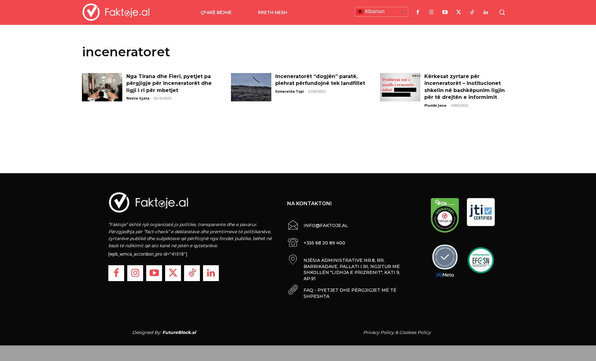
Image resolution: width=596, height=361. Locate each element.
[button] (502, 12)
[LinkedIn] (486, 12)
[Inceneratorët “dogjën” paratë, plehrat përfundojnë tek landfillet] (251, 87)
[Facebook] (417, 12)
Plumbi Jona (435, 105)
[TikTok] (472, 12)
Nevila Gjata (138, 98)
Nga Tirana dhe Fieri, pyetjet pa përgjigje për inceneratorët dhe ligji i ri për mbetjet (169, 83)
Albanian (374, 11)
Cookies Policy (415, 332)
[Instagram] (431, 12)
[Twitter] (458, 12)
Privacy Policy (378, 332)
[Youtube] (445, 12)
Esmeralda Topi (289, 91)
